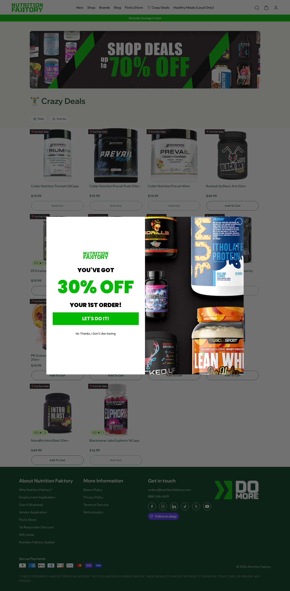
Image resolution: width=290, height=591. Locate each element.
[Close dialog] (239, 221)
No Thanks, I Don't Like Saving (96, 334)
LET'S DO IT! (95, 318)
